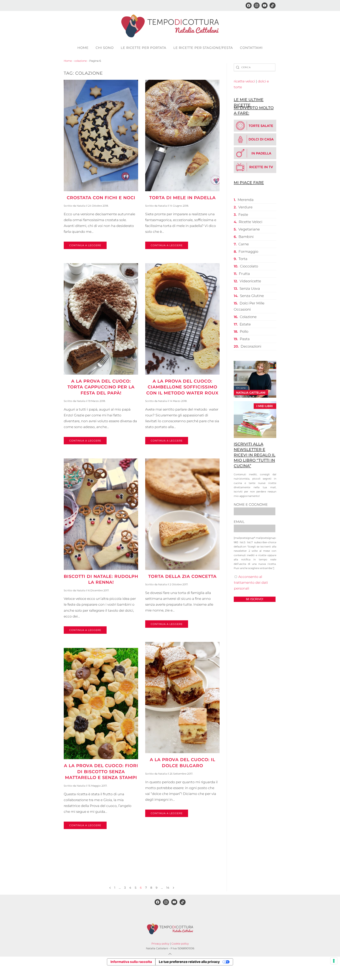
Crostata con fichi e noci (101, 197)
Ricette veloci (250, 222)
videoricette (250, 281)
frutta (244, 274)
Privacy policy (160, 943)
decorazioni (251, 346)
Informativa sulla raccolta (131, 962)
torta (243, 259)
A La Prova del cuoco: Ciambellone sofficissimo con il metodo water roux (182, 387)
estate (245, 324)
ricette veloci (244, 81)
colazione (80, 60)
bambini (246, 237)
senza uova (250, 288)
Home (83, 48)
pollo (244, 331)
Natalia (81, 205)
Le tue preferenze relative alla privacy (189, 962)
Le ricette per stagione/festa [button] (203, 48)
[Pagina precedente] (110, 888)
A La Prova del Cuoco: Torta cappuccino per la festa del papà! (101, 387)
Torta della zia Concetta (182, 576)
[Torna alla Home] (170, 26)
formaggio (248, 251)
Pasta (245, 339)
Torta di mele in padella (182, 197)
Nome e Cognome (251, 505)
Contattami (251, 48)
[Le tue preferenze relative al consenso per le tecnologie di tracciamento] (333, 960)
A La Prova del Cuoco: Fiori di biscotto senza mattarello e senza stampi (101, 771)
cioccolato (249, 266)
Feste (243, 214)
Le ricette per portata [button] (143, 48)
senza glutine (252, 296)
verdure (245, 207)
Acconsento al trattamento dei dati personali (251, 582)
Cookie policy (180, 943)
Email (239, 522)
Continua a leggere (85, 245)
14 (167, 887)
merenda (246, 200)
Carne (243, 244)
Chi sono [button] (105, 48)
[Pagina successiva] (173, 888)
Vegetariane (249, 229)
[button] (170, 954)
